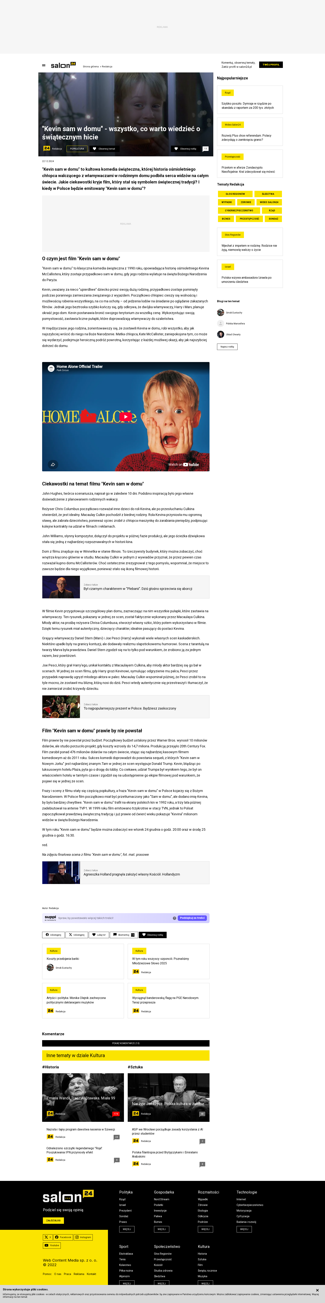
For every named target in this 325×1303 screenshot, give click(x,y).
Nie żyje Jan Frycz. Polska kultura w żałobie (168, 1103)
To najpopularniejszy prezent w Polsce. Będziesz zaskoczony (130, 708)
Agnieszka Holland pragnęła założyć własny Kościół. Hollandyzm (132, 874)
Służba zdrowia (163, 1270)
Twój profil (271, 64)
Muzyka (202, 1276)
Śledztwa (268, 194)
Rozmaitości (208, 1192)
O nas (57, 1274)
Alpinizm (124, 1276)
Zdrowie (246, 202)
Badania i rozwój (246, 1221)
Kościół (158, 1264)
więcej (127, 1229)
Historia (52, 1067)
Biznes (226, 219)
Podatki (158, 1204)
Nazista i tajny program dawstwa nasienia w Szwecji (80, 1129)
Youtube (54, 1245)
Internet (241, 1199)
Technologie (247, 1192)
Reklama (79, 1274)
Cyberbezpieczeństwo (239, 210)
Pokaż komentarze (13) (126, 1043)
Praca (67, 1274)
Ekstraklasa (126, 1253)
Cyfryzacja (243, 1216)
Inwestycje (160, 1210)
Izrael (228, 266)
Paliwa (158, 1216)
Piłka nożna (126, 1270)
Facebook (65, 1237)
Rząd (227, 92)
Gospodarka (164, 1192)
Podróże (203, 1221)
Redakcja (107, 66)
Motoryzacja (244, 1210)
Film (200, 1264)
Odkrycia (203, 1216)
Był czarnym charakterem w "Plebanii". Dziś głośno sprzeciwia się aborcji (138, 589)
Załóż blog (53, 1220)
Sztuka (136, 1067)
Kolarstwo (125, 1264)
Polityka (126, 1192)
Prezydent (125, 1210)
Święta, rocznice (207, 1270)
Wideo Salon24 (233, 124)
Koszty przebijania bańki (63, 959)
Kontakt (91, 1274)
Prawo (123, 1221)
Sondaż (273, 219)
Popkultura (77, 149)
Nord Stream (161, 1199)
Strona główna (91, 66)
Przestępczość (232, 156)
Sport (123, 1246)
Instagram (85, 1237)
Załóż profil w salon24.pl (237, 66)
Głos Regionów (235, 194)
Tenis (122, 1259)
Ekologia (203, 1210)
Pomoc (47, 1274)
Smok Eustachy (64, 968)
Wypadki (227, 202)
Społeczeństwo (167, 1246)
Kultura (53, 951)
